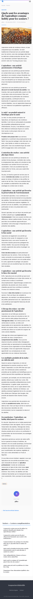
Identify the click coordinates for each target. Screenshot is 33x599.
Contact (22, 590)
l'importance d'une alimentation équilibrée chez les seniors (16, 571)
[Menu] (29, 1)
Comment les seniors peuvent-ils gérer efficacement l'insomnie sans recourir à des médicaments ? (15, 536)
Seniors (8, 5)
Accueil (3, 5)
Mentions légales (13, 590)
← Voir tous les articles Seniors (10, 510)
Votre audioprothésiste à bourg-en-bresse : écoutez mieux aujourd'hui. (14, 556)
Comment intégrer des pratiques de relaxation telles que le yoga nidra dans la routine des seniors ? (15, 543)
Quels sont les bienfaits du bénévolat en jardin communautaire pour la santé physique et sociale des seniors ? (15, 550)
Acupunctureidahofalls (16, 585)
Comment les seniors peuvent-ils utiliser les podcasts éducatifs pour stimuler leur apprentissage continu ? (15, 530)
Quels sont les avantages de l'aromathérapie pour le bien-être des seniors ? (15, 561)
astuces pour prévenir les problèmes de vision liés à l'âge (15, 566)
